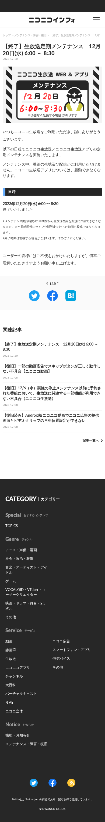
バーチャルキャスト (21, 694)
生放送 (10, 659)
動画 (8, 641)
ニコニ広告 (61, 641)
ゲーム (10, 581)
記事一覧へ (91, 440)
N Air (9, 703)
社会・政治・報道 (19, 559)
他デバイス (61, 658)
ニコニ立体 (14, 711)
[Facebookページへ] (52, 782)
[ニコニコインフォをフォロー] (34, 782)
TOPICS (11, 526)
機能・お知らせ (17, 735)
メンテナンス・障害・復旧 (30, 35)
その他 (10, 617)
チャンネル (14, 676)
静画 (8, 650)
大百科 (10, 685)
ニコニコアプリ (17, 668)
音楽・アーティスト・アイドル (26, 570)
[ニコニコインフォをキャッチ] (71, 782)
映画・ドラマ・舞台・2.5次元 (25, 606)
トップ (7, 35)
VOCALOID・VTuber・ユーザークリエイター (25, 592)
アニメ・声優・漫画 (21, 550)
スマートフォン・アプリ (71, 650)
